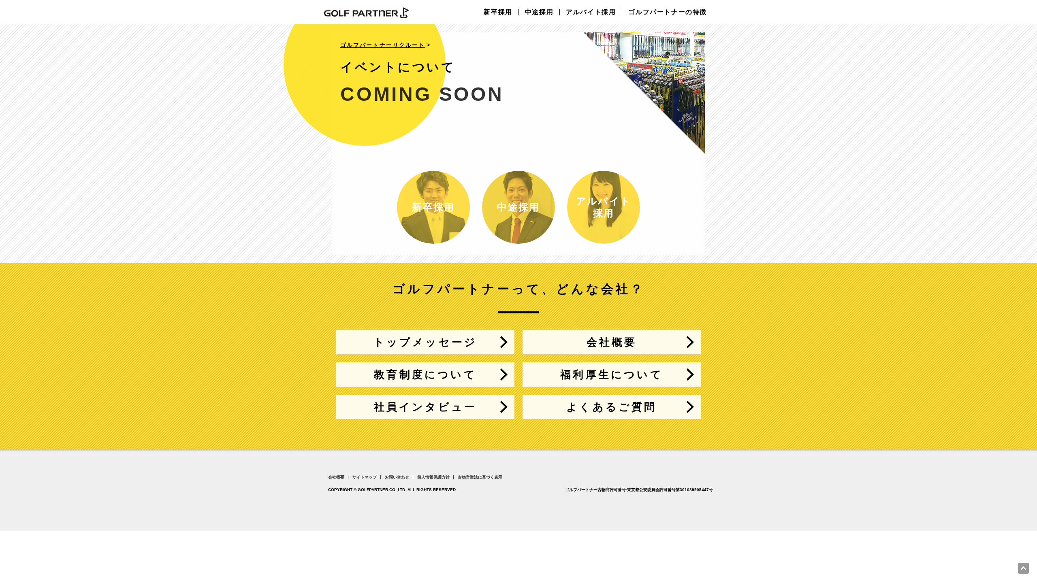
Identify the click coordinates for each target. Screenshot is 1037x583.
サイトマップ (364, 477)
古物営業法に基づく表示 (480, 477)
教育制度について (425, 374)
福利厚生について (611, 374)
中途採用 (539, 12)
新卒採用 (498, 12)
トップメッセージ (425, 342)
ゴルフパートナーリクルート (382, 45)
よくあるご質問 (611, 407)
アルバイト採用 (591, 12)
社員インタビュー (425, 407)
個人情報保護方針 (433, 477)
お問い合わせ (397, 477)
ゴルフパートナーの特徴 (667, 12)
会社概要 (612, 342)
